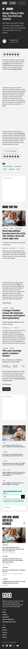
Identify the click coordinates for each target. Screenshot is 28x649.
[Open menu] (24, 3)
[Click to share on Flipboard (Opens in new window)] (13, 54)
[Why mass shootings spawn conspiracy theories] (14, 571)
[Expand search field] (20, 3)
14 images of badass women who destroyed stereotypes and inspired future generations (13, 314)
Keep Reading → (6, 303)
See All (24, 523)
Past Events (18, 228)
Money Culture (7, 470)
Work (4, 443)
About (4, 612)
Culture (4, 637)
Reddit (18, 284)
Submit (23, 497)
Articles (9, 9)
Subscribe (12, 3)
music (18, 169)
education (18, 166)
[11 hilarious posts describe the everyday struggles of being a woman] (14, 582)
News (4, 627)
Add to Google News (10, 151)
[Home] (3, 9)
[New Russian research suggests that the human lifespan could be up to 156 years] (14, 453)
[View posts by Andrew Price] (4, 41)
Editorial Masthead (8, 619)
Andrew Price (14, 40)
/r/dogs (19, 286)
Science (4, 632)
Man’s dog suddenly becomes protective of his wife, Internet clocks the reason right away (13, 235)
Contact (4, 614)
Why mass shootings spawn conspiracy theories (11, 353)
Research (5, 452)
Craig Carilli (6, 327)
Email (5, 493)
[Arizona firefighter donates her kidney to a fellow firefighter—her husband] (14, 481)
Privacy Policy (7, 501)
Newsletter (5, 617)
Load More (6, 389)
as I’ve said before (20, 133)
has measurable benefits (15, 69)
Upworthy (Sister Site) (9, 622)
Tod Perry (5, 248)
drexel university (8, 166)
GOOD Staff (12, 248)
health (5, 169)
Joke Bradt (5, 63)
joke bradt (12, 169)
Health (4, 635)
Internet (5, 461)
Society (4, 630)
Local (4, 480)
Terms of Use (21, 500)
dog (13, 258)
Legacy (12, 228)
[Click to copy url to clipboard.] (18, 54)
